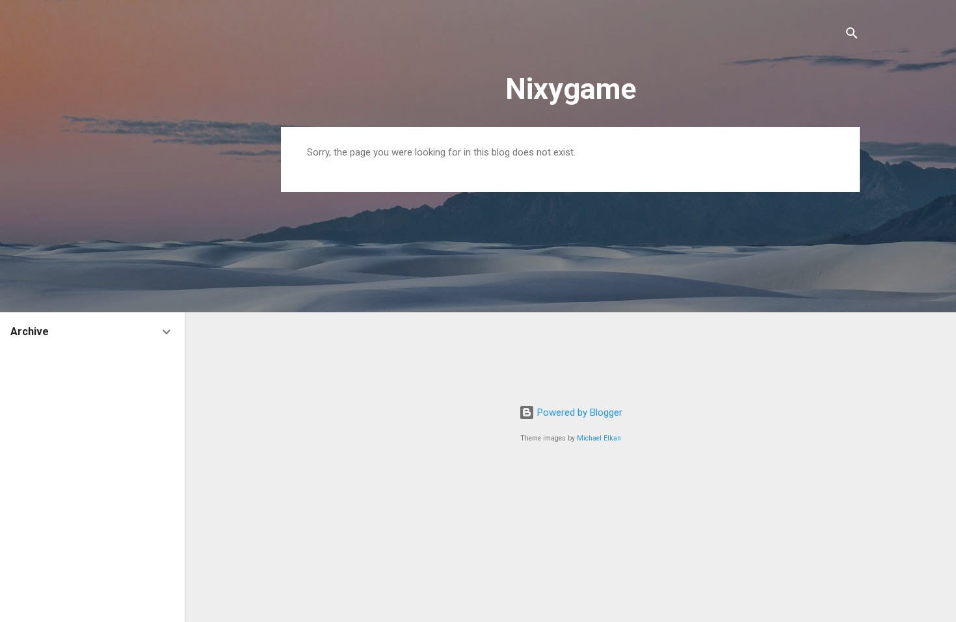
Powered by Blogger (578, 412)
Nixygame (570, 89)
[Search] (852, 35)
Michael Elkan (599, 438)
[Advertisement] (570, 293)
